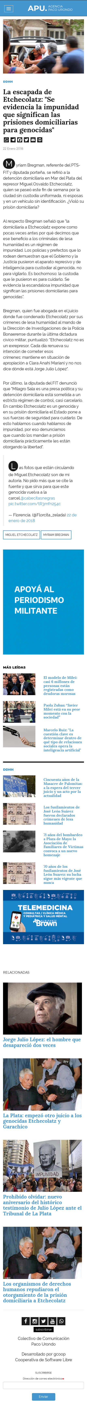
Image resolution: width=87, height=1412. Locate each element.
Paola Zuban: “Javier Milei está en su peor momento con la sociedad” (62, 711)
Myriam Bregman (56, 534)
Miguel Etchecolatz (21, 534)
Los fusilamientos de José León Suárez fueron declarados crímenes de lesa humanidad (62, 815)
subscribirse (44, 1329)
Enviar (43, 1397)
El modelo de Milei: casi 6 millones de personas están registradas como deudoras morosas (60, 685)
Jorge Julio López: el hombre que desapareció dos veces (42, 1042)
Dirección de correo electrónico (42, 1378)
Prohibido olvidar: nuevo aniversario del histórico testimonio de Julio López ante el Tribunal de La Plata (42, 1205)
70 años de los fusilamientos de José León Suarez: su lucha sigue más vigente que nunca (63, 874)
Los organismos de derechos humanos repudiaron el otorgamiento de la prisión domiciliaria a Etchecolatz (37, 1292)
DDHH (8, 81)
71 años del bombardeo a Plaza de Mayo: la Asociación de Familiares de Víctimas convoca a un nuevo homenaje (63, 844)
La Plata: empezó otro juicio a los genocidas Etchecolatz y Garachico (42, 1121)
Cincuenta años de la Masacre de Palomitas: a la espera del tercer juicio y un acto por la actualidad (63, 787)
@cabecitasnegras (38, 498)
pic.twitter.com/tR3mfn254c (34, 503)
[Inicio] (50, 8)
